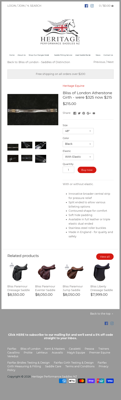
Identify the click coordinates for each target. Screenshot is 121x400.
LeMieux (42, 352)
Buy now (87, 169)
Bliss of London (31, 348)
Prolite (28, 352)
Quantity (68, 164)
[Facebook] (86, 5)
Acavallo (57, 352)
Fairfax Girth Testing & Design (74, 362)
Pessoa (89, 348)
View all (105, 256)
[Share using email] (94, 112)
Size (65, 125)
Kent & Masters (55, 348)
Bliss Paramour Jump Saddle (73, 288)
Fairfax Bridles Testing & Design (28, 362)
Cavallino (13, 352)
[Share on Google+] (89, 112)
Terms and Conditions (80, 366)
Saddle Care (53, 366)
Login (11, 5)
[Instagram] (92, 5)
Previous (99, 62)
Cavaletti (75, 348)
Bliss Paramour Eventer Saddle (45, 288)
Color (66, 138)
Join (21, 5)
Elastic (67, 151)
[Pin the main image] (83, 112)
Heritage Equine (73, 85)
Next (110, 62)
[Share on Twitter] (79, 112)
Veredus (12, 356)
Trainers (103, 348)
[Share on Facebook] (74, 112)
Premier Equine (99, 352)
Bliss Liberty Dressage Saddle (101, 288)
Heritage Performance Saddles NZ (54, 376)
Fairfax (11, 348)
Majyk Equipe (76, 352)
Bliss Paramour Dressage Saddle (18, 288)
